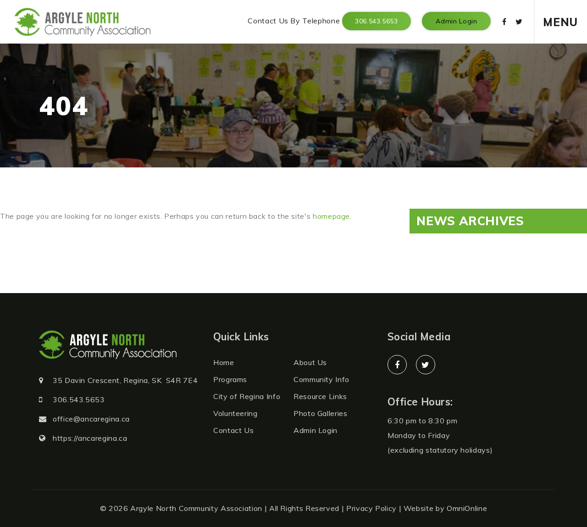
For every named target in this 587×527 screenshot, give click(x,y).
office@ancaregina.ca (91, 418)
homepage (331, 216)
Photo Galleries (321, 413)
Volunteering (235, 413)
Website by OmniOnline (445, 508)
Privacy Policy (371, 508)
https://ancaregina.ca (90, 438)
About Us (310, 362)
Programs (230, 379)
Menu (560, 22)
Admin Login (456, 21)
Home (223, 362)
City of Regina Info (246, 396)
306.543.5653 (376, 21)
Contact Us (233, 430)
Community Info (321, 379)
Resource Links (320, 396)
